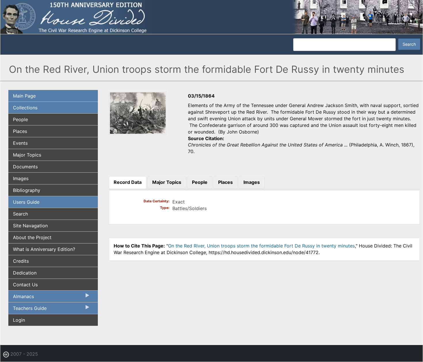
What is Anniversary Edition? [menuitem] (44, 249)
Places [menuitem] (20, 131)
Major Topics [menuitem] (27, 155)
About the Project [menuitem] (32, 237)
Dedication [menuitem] (25, 273)
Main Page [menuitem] (24, 96)
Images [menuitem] (20, 178)
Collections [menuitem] (25, 107)
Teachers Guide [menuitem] (27, 309)
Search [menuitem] (20, 214)
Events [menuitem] (20, 143)
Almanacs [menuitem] (21, 298)
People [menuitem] (20, 119)
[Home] (211, 17)
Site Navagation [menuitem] (30, 225)
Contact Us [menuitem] (25, 284)
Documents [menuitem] (25, 166)
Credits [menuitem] (21, 261)
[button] (138, 133)
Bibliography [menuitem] (26, 190)
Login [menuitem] (19, 320)
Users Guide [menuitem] (26, 202)
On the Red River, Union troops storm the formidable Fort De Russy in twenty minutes (261, 246)
